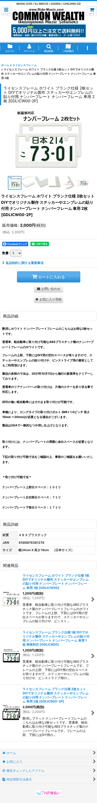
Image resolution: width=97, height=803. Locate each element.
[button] (6, 11)
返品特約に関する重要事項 (25, 263)
